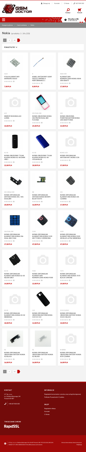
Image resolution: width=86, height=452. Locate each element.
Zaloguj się (46, 3)
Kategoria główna (7, 25)
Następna (19, 40)
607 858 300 (80, 3)
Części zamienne (22, 25)
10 (14, 40)
